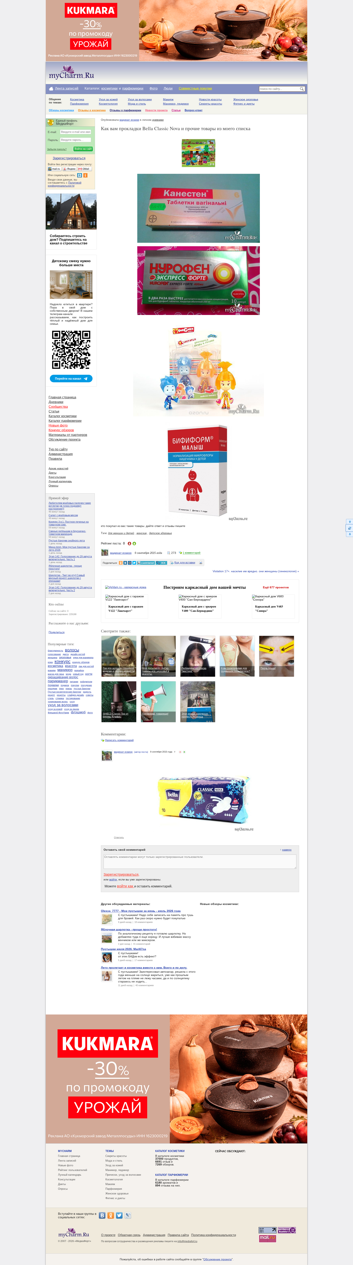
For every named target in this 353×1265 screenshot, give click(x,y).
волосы (72, 650)
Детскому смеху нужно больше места (71, 263)
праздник (52, 688)
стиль (51, 698)
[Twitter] (119, 1215)
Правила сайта (178, 1235)
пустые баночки (82, 688)
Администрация (61, 454)
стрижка (60, 698)
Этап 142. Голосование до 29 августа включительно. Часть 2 (70, 589)
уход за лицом (71, 709)
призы (69, 688)
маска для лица (56, 674)
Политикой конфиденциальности (64, 184)
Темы (109, 1151)
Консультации (57, 477)
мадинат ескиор (129, 119)
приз (61, 688)
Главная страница (62, 397)
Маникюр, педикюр (176, 103)
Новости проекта (156, 110)
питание (74, 681)
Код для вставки (184, 562)
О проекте (108, 1235)
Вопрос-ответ (193, 110)
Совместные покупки (195, 88)
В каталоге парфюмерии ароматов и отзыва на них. (172, 1182)
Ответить (119, 837)
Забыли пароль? (57, 149)
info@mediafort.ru (187, 1241)
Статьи (176, 110)
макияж (52, 670)
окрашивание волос (63, 677)
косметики (109, 88)
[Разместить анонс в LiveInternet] (146, 563)
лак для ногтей (86, 666)
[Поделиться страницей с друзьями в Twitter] (134, 563)
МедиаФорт (83, 1241)
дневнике (158, 119)
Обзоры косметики (61, 110)
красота (71, 666)
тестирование (73, 698)
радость (87, 692)
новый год (78, 674)
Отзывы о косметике (92, 110)
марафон (79, 670)
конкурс (62, 661)
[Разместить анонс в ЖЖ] (161, 563)
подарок (65, 685)
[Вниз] (349, 534)
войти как (125, 886)
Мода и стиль (137, 103)
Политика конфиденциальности (213, 1235)
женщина (52, 657)
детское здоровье (160, 533)
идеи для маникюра (83, 657)
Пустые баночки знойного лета (67, 540)
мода (68, 674)
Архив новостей (58, 468)
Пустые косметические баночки (64, 692)
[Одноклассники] (110, 1215)
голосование (54, 654)
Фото (154, 88)
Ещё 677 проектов (276, 587)
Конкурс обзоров (61, 430)
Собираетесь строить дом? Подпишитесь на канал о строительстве (68, 239)
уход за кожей (55, 709)
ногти (88, 673)
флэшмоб (78, 712)
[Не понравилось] (180, 752)
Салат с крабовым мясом (63, 515)
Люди (168, 88)
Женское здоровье (245, 99)
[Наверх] (349, 521)
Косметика (77, 99)
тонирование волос (58, 701)
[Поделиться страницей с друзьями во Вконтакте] (125, 563)
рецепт (51, 695)
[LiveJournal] (128, 1215)
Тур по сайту (58, 449)
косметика (55, 666)
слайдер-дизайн (75, 695)
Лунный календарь (60, 481)
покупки (75, 685)
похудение (86, 685)
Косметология (108, 103)
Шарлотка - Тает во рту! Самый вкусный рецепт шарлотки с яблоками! (67, 578)
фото (90, 712)
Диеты (52, 472)
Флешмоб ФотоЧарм (58, 712)
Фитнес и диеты (244, 103)
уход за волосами (63, 705)
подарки (53, 685)
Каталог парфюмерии (65, 420)
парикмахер (58, 681)
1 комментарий (191, 552)
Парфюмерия (79, 103)
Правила (55, 458)
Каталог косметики (63, 416)
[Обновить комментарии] (349, 528)
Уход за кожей (108, 99)
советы (89, 695)
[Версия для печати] (200, 563)
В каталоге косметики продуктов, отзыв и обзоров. (169, 1160)
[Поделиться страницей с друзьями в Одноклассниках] (121, 563)
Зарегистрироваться (121, 875)
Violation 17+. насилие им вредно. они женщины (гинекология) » (256, 571)
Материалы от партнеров (68, 435)
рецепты (61, 695)
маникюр (65, 670)
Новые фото (58, 425)
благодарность (55, 650)
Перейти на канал (68, 378)
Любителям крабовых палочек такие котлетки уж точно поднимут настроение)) (70, 506)
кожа (50, 662)
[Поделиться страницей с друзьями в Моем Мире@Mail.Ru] (130, 563)
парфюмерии (132, 88)
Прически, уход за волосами (123, 1174)
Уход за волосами (140, 99)
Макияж (168, 99)
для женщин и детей (121, 533)
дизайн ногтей (77, 654)
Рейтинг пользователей (72, 1170)
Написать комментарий (119, 740)
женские (141, 533)
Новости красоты (210, 99)
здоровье (65, 657)
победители (86, 681)
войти (113, 879)
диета (66, 654)
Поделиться (57, 632)
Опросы (53, 485)
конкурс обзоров (80, 662)
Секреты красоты (210, 103)
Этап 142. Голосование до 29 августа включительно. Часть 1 (70, 558)
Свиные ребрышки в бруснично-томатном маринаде (67, 532)
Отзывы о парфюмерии (125, 110)
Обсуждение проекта (64, 439)
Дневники (56, 402)
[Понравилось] (184, 752)
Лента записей (66, 88)
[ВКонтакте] (102, 1215)
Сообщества (58, 406)
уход (72, 701)
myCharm (65, 1151)
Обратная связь (129, 1235)
